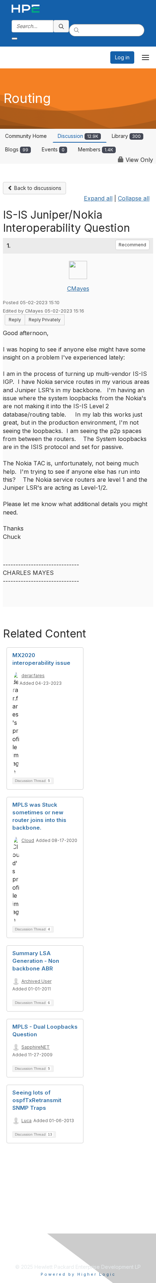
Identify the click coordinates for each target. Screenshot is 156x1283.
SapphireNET (35, 1047)
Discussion (78, 136)
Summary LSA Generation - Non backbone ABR (35, 961)
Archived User (36, 981)
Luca (26, 1120)
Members (95, 149)
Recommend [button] (132, 244)
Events (53, 149)
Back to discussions (37, 188)
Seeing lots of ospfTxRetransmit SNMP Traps (36, 1100)
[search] (61, 26)
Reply (15, 319)
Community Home (26, 136)
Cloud (27, 840)
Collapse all (133, 198)
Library (126, 136)
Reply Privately (45, 319)
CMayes (78, 288)
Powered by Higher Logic (78, 1274)
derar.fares (33, 675)
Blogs (16, 149)
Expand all (98, 198)
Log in (122, 57)
